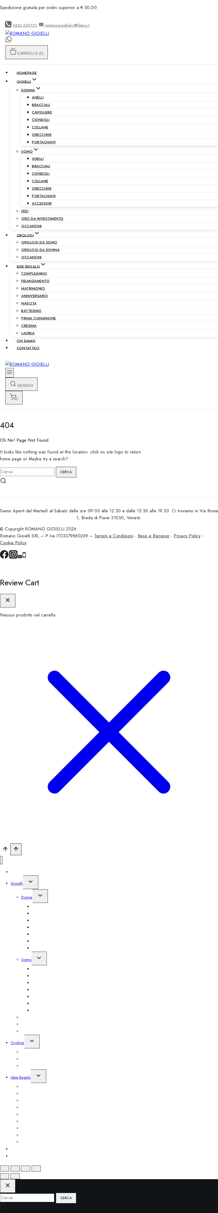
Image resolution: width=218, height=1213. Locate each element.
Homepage (27, 72)
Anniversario (34, 295)
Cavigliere (42, 112)
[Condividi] (15, 1168)
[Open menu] (9, 373)
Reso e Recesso (154, 536)
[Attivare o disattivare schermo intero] (25, 1168)
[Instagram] (13, 557)
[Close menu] (1, 860)
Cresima (29, 325)
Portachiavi (44, 142)
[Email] (20, 557)
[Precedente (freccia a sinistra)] (4, 1176)
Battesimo (31, 310)
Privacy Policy (187, 536)
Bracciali (41, 104)
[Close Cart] (7, 600)
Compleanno (34, 273)
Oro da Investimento (42, 218)
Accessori (42, 203)
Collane (40, 127)
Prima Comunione (38, 318)
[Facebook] (4, 557)
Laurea (28, 333)
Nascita (29, 303)
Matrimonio (33, 288)
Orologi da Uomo (39, 242)
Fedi (24, 211)
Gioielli (17, 883)
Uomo (26, 959)
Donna (26, 897)
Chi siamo (26, 340)
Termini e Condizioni (113, 536)
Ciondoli (40, 119)
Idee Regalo (21, 1077)
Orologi (17, 1042)
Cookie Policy (13, 543)
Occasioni (31, 226)
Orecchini (42, 134)
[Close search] (7, 1186)
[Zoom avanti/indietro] (36, 1168)
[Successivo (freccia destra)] (15, 1176)
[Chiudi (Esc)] (4, 1168)
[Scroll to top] (5, 850)
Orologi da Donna (40, 249)
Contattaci (28, 347)
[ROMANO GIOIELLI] (27, 33)
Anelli (38, 97)
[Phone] (24, 557)
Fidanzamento (35, 280)
